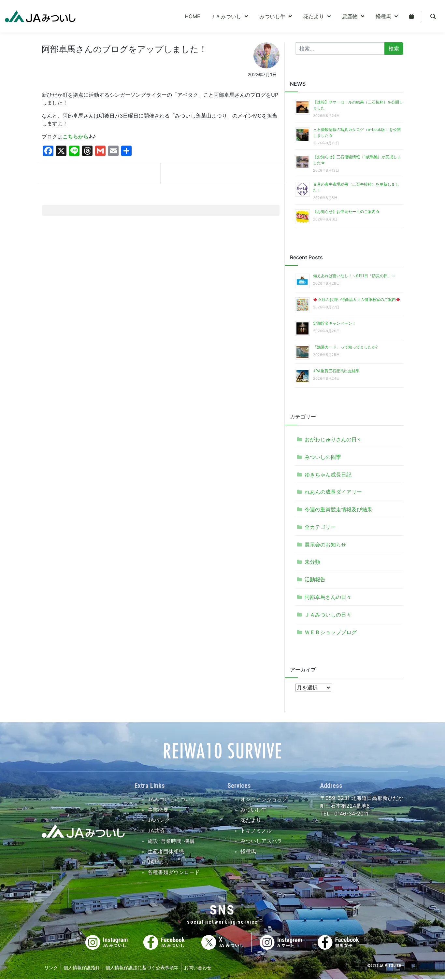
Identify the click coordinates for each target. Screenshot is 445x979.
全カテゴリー (320, 527)
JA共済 (156, 830)
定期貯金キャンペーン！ (334, 323)
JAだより (159, 861)
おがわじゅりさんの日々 (333, 439)
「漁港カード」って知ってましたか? (345, 347)
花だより (250, 820)
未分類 (312, 562)
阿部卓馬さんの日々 (328, 597)
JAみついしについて (172, 799)
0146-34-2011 (350, 813)
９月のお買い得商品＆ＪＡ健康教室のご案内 (357, 299)
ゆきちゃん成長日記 (328, 474)
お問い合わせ (197, 967)
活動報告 (315, 579)
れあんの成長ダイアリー (333, 492)
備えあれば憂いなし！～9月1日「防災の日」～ (354, 275)
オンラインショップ (263, 799)
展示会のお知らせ (325, 544)
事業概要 (158, 809)
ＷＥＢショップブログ (331, 632)
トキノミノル (256, 830)
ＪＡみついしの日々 (328, 614)
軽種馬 (248, 851)
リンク (51, 967)
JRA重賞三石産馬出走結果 (336, 370)
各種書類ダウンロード (174, 872)
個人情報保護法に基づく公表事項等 (142, 967)
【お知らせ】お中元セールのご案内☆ (346, 211)
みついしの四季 (323, 457)
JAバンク (159, 820)
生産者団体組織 (166, 851)
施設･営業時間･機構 (171, 841)
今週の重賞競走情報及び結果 (338, 509)
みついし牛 (253, 809)
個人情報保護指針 (82, 967)
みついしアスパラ (261, 841)
